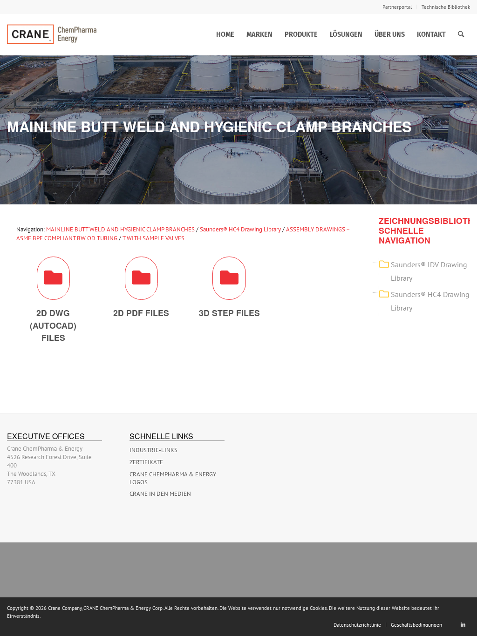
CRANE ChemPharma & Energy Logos (172, 478)
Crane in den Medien (160, 494)
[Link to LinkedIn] (463, 624)
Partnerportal (397, 7)
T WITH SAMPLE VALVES (153, 238)
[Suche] (461, 34)
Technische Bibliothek (446, 7)
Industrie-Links (153, 450)
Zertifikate (146, 462)
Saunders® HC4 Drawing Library (240, 229)
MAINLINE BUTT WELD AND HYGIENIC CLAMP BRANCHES (120, 229)
